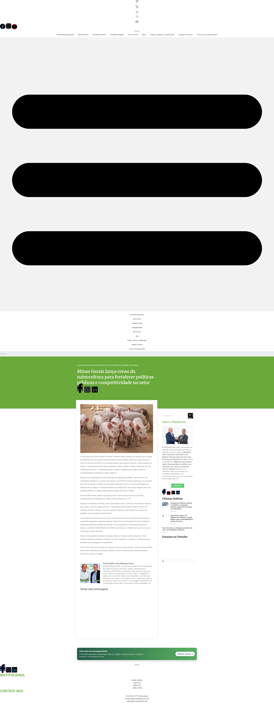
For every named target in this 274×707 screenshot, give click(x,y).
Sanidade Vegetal (117, 35)
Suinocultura (133, 365)
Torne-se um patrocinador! (207, 35)
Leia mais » (173, 511)
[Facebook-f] (80, 388)
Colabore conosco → (185, 654)
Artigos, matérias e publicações (162, 35)
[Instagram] (8, 26)
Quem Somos (83, 35)
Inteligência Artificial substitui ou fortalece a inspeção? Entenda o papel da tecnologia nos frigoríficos (181, 506)
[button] (137, 174)
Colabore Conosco (186, 35)
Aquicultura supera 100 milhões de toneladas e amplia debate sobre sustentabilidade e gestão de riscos (182, 518)
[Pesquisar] (190, 416)
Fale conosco (133, 35)
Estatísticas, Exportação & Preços (97, 365)
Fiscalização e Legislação (119, 365)
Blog (144, 35)
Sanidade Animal (99, 35)
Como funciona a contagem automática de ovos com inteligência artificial (177, 529)
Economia (80, 365)
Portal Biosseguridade (65, 35)
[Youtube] (14, 26)
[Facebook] (2, 26)
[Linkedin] (95, 390)
